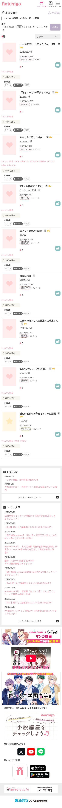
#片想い (23, 441)
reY (21, 421)
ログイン (51, 6)
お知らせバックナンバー (30, 497)
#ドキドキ (34, 161)
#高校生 (42, 161)
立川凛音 (24, 51)
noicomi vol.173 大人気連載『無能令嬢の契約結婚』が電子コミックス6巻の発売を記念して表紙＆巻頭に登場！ (31, 549)
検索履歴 (55, 13)
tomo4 (23, 373)
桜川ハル (24, 328)
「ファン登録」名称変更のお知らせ (21, 479)
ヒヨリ (23, 96)
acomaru (24, 141)
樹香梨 (23, 280)
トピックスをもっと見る (30, 621)
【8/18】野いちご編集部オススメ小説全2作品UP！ (29, 527)
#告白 (4, 165)
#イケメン (51, 161)
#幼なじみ (11, 165)
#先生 (17, 441)
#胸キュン (24, 161)
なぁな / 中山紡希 (28, 190)
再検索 (55, 27)
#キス (17, 161)
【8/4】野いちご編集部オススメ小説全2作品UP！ (28, 583)
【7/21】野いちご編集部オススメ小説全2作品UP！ (29, 602)
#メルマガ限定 (7, 72)
